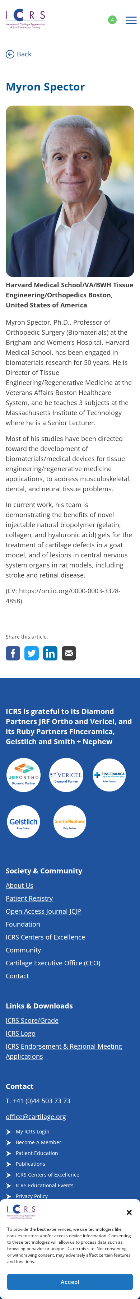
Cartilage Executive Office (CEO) (53, 963)
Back (24, 54)
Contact (17, 975)
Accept (70, 1282)
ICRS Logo (21, 1033)
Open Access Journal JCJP (43, 911)
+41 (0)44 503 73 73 (41, 1100)
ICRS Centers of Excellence (45, 937)
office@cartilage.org (36, 1116)
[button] (129, 1211)
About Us (19, 885)
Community (23, 950)
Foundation (23, 924)
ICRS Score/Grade (32, 1020)
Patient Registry (29, 898)
